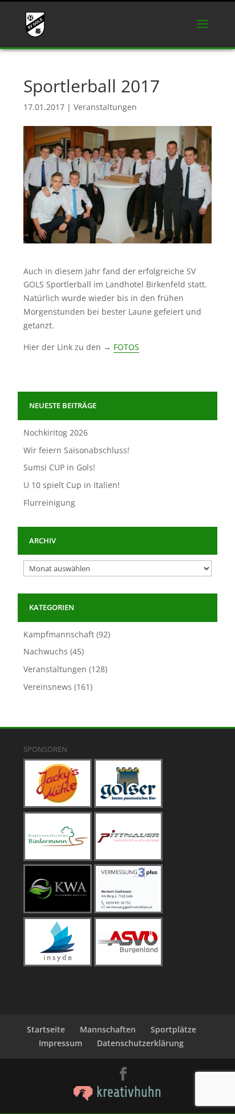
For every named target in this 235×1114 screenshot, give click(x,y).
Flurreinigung (49, 502)
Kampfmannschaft (58, 634)
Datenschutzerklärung (140, 1043)
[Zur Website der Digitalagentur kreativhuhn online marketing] (117, 1097)
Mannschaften (108, 1029)
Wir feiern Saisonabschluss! (76, 450)
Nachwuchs (45, 651)
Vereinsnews (47, 686)
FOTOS (126, 346)
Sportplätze (173, 1029)
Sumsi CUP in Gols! (59, 467)
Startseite (46, 1029)
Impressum (60, 1043)
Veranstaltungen (105, 106)
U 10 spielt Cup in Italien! (71, 484)
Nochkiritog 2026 (55, 432)
